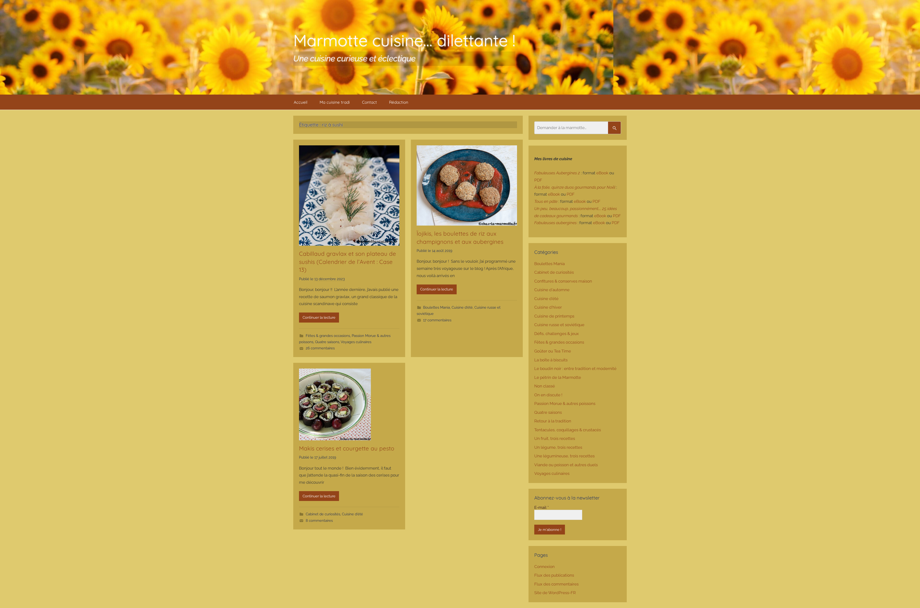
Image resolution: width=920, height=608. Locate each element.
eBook (602, 172)
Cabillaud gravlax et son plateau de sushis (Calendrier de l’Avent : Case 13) (347, 261)
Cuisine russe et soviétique (559, 324)
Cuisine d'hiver (548, 307)
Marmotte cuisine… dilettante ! (404, 40)
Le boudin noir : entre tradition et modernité (575, 368)
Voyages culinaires (356, 342)
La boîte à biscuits (551, 360)
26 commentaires (320, 348)
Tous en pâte (546, 201)
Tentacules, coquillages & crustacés (567, 429)
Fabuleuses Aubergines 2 (557, 172)
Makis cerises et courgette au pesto (346, 448)
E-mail (541, 507)
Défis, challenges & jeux (556, 333)
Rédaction (398, 102)
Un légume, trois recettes (558, 447)
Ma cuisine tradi (335, 102)
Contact (369, 102)
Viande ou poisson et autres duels (566, 464)
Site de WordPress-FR (555, 592)
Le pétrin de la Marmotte (557, 377)
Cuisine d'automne (551, 289)
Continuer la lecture (319, 317)
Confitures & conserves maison (563, 281)
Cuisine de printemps (554, 316)
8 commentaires (319, 520)
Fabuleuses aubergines (555, 222)
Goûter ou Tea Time (552, 351)
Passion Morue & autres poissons (564, 403)
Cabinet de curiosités (323, 514)
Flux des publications (554, 575)
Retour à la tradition (552, 421)
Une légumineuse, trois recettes (564, 456)
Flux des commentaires (556, 584)
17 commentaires (437, 320)
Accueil (300, 102)
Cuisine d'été (462, 307)
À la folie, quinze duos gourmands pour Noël (574, 187)
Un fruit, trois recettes (554, 438)
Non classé (544, 386)
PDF (538, 180)
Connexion (544, 566)
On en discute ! (548, 394)
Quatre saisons (327, 342)
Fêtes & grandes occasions (328, 336)
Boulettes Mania (436, 307)
